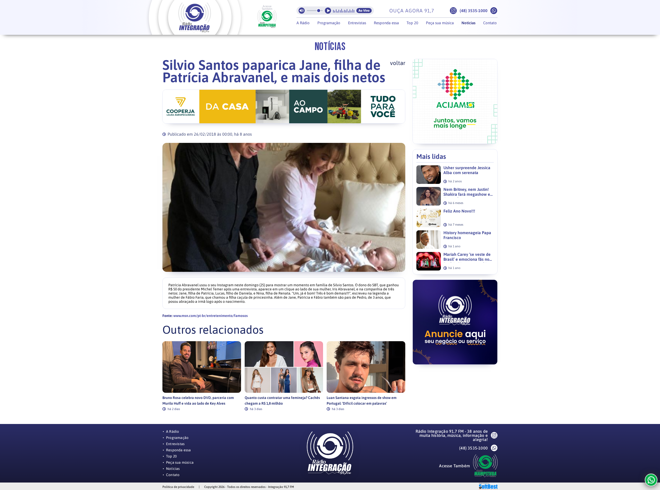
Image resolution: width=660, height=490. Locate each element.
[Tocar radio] (328, 10)
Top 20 (412, 23)
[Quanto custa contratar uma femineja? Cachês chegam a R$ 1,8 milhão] (284, 367)
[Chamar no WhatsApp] (494, 10)
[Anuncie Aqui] (455, 322)
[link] (201, 376)
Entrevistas (357, 23)
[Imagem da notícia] (283, 207)
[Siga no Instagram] (453, 10)
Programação (328, 23)
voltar (397, 63)
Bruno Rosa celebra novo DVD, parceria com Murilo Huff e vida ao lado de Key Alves (198, 400)
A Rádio (303, 23)
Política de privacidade (178, 487)
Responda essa (386, 23)
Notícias (468, 23)
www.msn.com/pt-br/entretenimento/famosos (210, 316)
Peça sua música (440, 23)
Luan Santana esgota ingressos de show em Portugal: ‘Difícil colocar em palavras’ (362, 400)
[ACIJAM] (455, 101)
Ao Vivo (364, 10)
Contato (490, 23)
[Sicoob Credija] (284, 106)
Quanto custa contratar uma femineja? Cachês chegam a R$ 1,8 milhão (282, 400)
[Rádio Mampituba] (267, 19)
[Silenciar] (302, 10)
